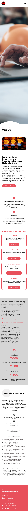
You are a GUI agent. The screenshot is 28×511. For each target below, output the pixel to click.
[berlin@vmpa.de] (2, 503)
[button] (25, 3)
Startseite (4, 127)
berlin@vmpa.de (9, 503)
